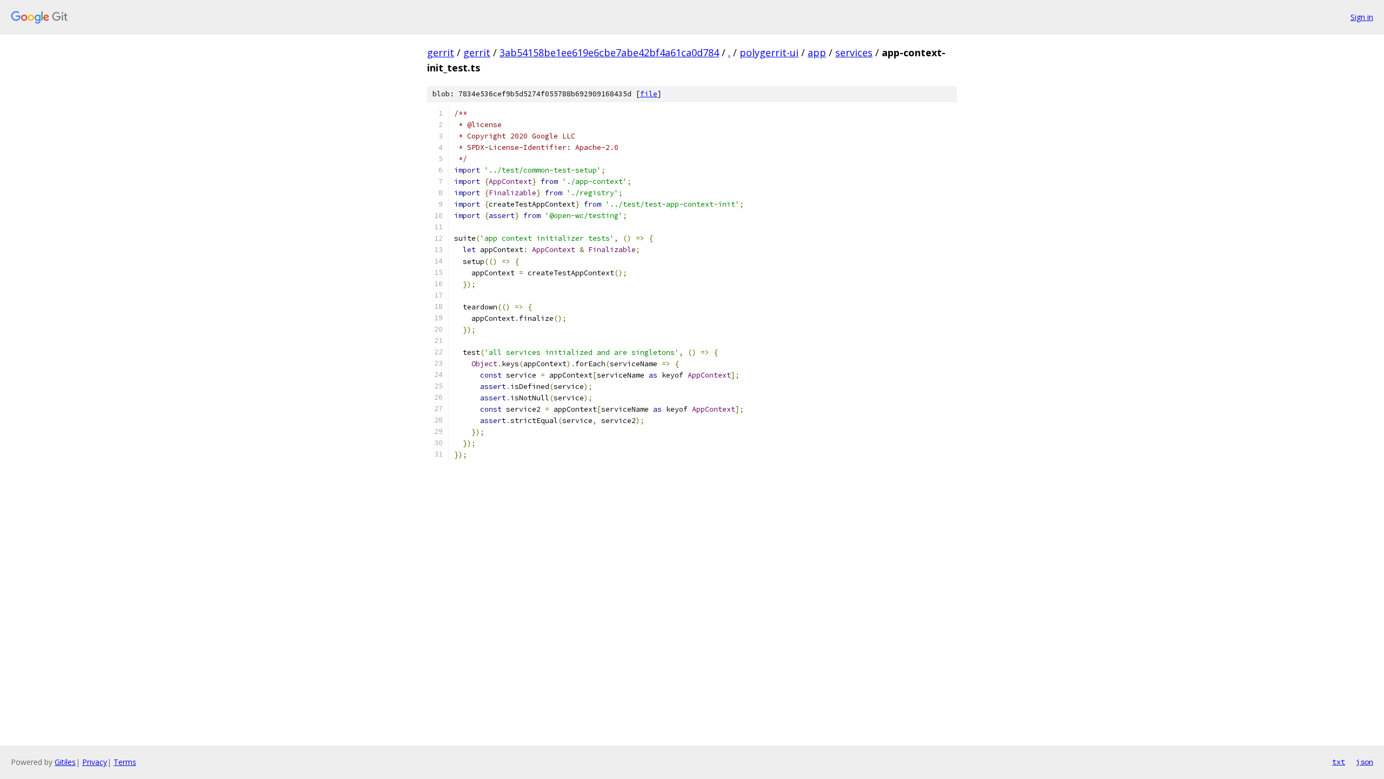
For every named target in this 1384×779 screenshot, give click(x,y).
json (1364, 762)
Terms (125, 762)
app (817, 52)
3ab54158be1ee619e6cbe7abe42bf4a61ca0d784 (609, 52)
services (854, 52)
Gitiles (65, 762)
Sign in (1361, 17)
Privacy (94, 762)
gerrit (440, 52)
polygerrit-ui (769, 52)
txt (1338, 762)
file (648, 93)
